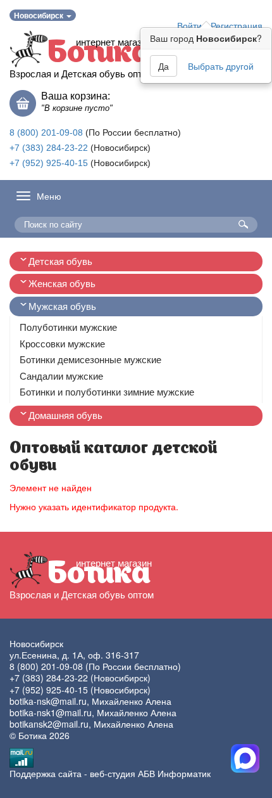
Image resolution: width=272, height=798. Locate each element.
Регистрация (237, 25)
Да (163, 66)
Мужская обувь (62, 306)
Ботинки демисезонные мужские (90, 359)
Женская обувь (62, 283)
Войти (189, 25)
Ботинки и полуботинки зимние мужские (107, 392)
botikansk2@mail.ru (49, 724)
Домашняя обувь (65, 415)
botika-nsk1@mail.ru (50, 712)
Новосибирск (39, 15)
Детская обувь (60, 261)
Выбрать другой (221, 66)
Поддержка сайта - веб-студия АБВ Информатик (110, 773)
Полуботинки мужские (68, 327)
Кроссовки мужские (62, 343)
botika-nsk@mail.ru (48, 701)
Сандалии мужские (61, 376)
